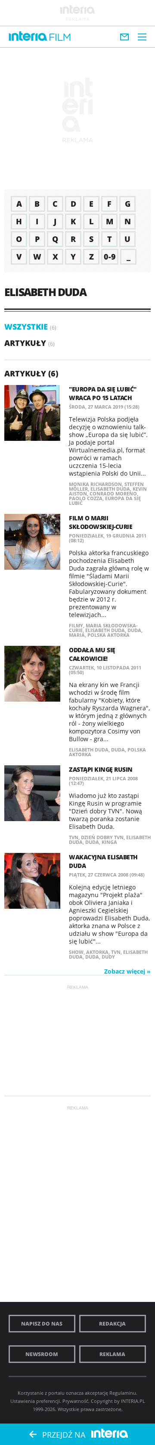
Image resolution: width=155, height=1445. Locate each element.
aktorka (97, 952)
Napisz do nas (41, 1323)
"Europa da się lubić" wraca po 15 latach (102, 393)
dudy (108, 956)
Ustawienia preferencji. (35, 1401)
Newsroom (41, 1354)
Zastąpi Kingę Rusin (101, 769)
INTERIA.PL (133, 1401)
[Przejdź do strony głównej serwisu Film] (60, 37)
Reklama (112, 1354)
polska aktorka (108, 635)
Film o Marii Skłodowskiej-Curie (100, 522)
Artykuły (25, 343)
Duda (134, 630)
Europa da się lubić (105, 500)
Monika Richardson (95, 484)
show (76, 952)
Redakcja (112, 1323)
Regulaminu (122, 1393)
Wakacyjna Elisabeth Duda (103, 861)
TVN (73, 837)
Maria (77, 635)
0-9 (110, 256)
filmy (76, 625)
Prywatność (75, 1401)
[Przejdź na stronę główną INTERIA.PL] (28, 36)
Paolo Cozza (85, 498)
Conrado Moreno (113, 493)
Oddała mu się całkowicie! (92, 654)
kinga (109, 842)
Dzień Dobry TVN (102, 837)
